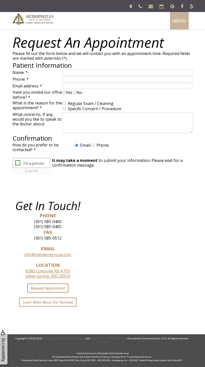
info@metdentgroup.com (47, 254)
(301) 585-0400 (48, 221)
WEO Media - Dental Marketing (108, 338)
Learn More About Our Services (48, 302)
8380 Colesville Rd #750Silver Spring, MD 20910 (48, 273)
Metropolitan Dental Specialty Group (64, 338)
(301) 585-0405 (48, 226)
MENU (179, 20)
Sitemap (102, 342)
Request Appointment (48, 288)
